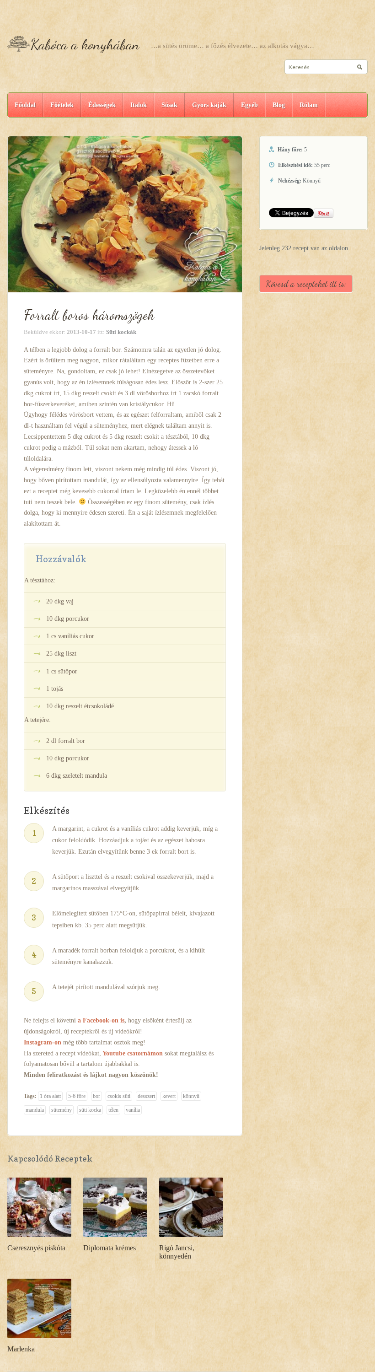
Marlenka (21, 1349)
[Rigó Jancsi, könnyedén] (191, 1206)
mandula (35, 1110)
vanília (133, 1110)
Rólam (309, 105)
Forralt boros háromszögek (89, 315)
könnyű (191, 1096)
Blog (279, 105)
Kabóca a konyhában (84, 44)
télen (113, 1110)
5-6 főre (77, 1096)
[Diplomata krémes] (115, 1206)
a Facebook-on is (101, 1020)
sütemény (61, 1110)
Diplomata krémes (109, 1248)
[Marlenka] (39, 1307)
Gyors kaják (209, 105)
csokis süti (118, 1096)
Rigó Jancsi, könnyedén (176, 1252)
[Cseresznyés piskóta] (39, 1206)
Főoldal (25, 105)
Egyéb (249, 105)
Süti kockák (121, 331)
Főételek (62, 105)
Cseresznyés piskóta (36, 1248)
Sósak (169, 105)
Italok (138, 105)
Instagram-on (42, 1042)
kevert (169, 1096)
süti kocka (90, 1110)
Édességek (102, 105)
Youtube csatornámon (132, 1053)
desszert (146, 1096)
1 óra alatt (50, 1096)
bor (96, 1096)
